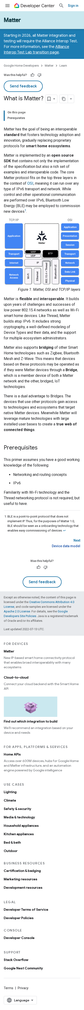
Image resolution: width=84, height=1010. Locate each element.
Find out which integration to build (30, 721)
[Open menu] (7, 5)
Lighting (10, 792)
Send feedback (23, 86)
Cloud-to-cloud (16, 677)
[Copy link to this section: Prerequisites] (42, 448)
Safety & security (17, 809)
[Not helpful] (39, 75)
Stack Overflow (16, 960)
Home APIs (12, 754)
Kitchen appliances (19, 834)
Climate (10, 800)
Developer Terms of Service (26, 909)
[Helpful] (32, 75)
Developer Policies (19, 918)
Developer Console (19, 938)
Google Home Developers (21, 65)
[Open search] (61, 5)
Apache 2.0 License (17, 611)
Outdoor (11, 851)
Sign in (73, 5)
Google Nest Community (23, 968)
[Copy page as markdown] (64, 99)
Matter (12, 20)
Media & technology (19, 817)
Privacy (23, 988)
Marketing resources (20, 879)
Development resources (23, 887)
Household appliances (21, 825)
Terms (8, 988)
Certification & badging (22, 871)
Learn (63, 65)
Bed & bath (12, 842)
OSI (30, 183)
